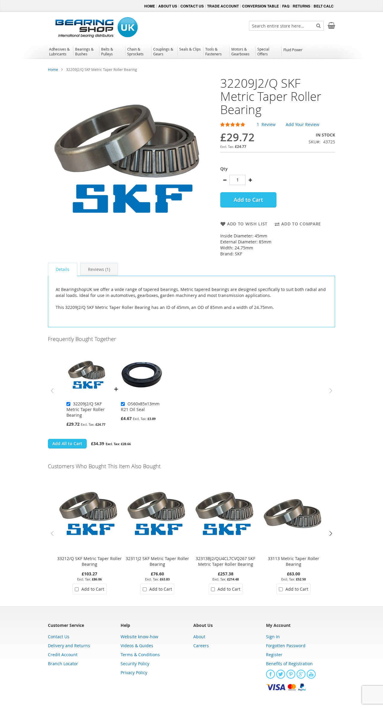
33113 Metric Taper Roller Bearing (293, 561)
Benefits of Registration (289, 663)
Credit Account (62, 654)
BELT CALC (324, 6)
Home (53, 69)
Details (62, 269)
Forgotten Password (286, 645)
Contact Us (58, 636)
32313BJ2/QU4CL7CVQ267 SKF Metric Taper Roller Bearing (225, 561)
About (199, 636)
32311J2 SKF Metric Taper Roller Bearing (157, 561)
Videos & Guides (137, 645)
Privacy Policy (134, 672)
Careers (201, 645)
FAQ (285, 6)
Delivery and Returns (69, 645)
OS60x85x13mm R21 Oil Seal (140, 406)
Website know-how (139, 636)
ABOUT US (167, 6)
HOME (149, 6)
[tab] (62, 269)
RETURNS (301, 6)
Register (274, 654)
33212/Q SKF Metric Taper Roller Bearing (89, 561)
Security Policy (135, 663)
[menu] (191, 52)
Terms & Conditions (140, 654)
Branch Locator (63, 663)
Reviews (98, 269)
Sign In (273, 636)
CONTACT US (192, 6)
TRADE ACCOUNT (223, 6)
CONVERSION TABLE (260, 6)
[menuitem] (60, 51)
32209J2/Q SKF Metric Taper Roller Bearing (85, 409)
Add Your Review (302, 124)
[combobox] (286, 26)
